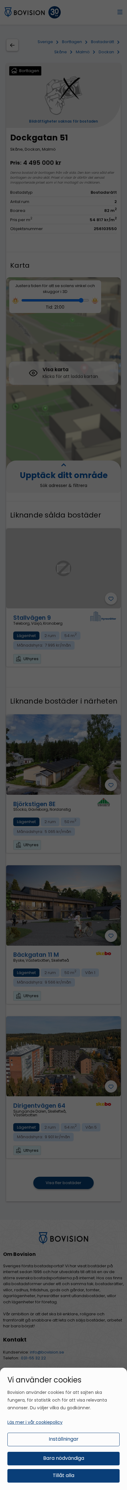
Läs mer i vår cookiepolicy (35, 1422)
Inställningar (64, 1439)
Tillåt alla (63, 1475)
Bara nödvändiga (63, 1458)
